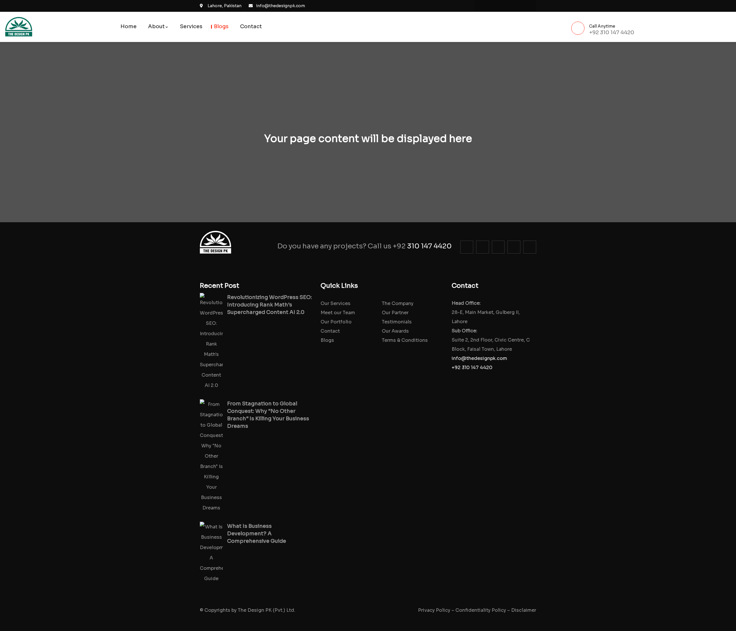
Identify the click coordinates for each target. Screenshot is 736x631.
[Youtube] (528, 5)
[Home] (18, 27)
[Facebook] (482, 5)
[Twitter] (505, 5)
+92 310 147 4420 (472, 368)
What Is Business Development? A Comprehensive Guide (256, 533)
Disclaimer (523, 610)
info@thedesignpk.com (479, 358)
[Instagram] (493, 5)
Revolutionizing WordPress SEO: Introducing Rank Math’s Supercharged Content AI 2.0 (269, 304)
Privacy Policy (434, 610)
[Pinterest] (517, 5)
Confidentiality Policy (480, 610)
